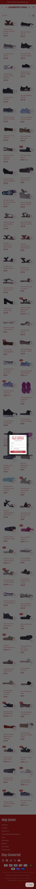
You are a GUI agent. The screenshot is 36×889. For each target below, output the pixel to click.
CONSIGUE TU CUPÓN (18, 451)
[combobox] (12, 449)
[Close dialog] (25, 436)
